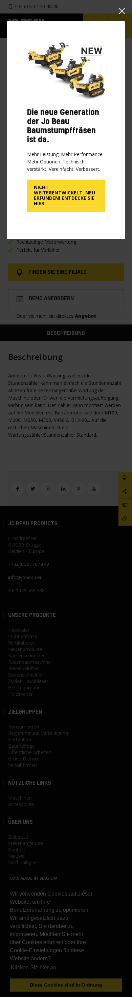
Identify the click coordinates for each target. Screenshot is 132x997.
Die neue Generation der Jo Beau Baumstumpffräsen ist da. (63, 125)
